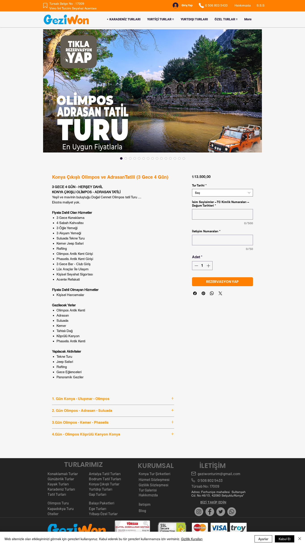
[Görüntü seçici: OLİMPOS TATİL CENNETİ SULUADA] (134, 158)
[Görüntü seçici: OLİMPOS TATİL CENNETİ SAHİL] (157, 158)
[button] (160, 19)
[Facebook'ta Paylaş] (195, 293)
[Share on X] (220, 293)
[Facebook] (209, 511)
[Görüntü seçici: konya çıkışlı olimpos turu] (121, 158)
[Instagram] (198, 511)
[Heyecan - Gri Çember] (220, 511)
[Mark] (45, 5)
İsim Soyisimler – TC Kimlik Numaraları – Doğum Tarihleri (220, 203)
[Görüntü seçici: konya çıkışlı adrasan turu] (166, 158)
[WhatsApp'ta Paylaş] (212, 293)
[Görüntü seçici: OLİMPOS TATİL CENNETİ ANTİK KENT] (130, 158)
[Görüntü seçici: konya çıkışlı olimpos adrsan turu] (148, 158)
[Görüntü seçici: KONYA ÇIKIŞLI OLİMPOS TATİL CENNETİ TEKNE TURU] (139, 158)
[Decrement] (196, 265)
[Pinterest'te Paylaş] (203, 293)
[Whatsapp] (231, 511)
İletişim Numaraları (206, 231)
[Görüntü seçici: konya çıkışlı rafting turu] (184, 158)
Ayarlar (263, 539)
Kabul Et (284, 539)
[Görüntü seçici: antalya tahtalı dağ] (179, 158)
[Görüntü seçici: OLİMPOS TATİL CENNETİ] (125, 158)
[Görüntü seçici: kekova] (175, 158)
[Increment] (209, 265)
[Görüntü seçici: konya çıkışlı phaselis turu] (170, 158)
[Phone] (201, 5)
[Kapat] (299, 538)
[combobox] (222, 193)
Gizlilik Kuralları (192, 539)
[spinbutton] (202, 265)
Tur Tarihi (199, 185)
